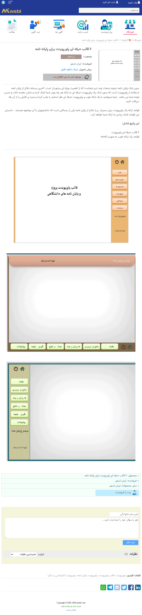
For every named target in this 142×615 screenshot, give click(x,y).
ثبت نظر (130, 542)
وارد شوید (132, 3)
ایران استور (75, 64)
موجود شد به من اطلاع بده (67, 77)
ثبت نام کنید (109, 2)
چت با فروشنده (123, 493)
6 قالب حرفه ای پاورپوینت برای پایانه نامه (100, 40)
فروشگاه (137, 40)
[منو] (3, 2)
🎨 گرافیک (126, 40)
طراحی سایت (71, 610)
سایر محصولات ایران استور (123, 486)
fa (11, 1)
